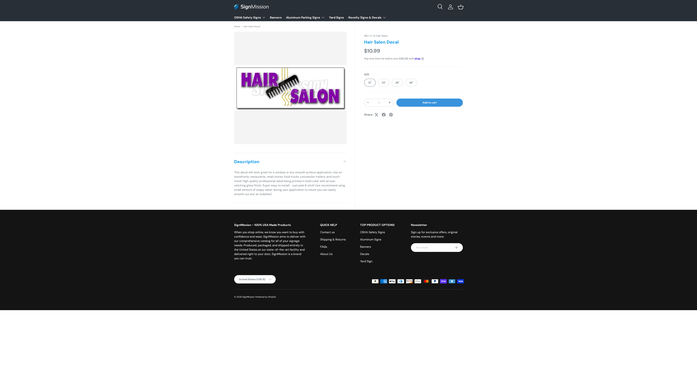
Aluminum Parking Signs (303, 17)
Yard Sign (366, 261)
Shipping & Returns (333, 239)
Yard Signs (336, 17)
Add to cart (430, 102)
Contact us (327, 232)
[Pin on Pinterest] (391, 114)
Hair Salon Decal (252, 26)
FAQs (323, 247)
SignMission (248, 296)
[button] (461, 7)
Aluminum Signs (370, 239)
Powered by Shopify (265, 296)
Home (237, 26)
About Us (326, 254)
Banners (276, 17)
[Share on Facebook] (383, 114)
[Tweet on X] (376, 114)
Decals (364, 254)
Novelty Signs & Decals (365, 17)
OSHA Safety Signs (247, 17)
